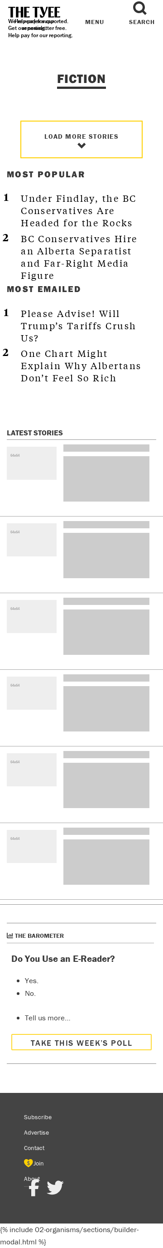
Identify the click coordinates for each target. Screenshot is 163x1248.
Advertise (36, 1132)
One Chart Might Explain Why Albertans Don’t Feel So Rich (81, 365)
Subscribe (38, 1117)
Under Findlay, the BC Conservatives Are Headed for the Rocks (78, 210)
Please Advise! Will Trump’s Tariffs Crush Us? (78, 325)
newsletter (41, 28)
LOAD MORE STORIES (81, 136)
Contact (34, 1148)
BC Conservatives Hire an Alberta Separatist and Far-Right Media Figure (79, 256)
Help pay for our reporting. (40, 35)
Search (142, 22)
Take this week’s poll (81, 1043)
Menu (94, 22)
